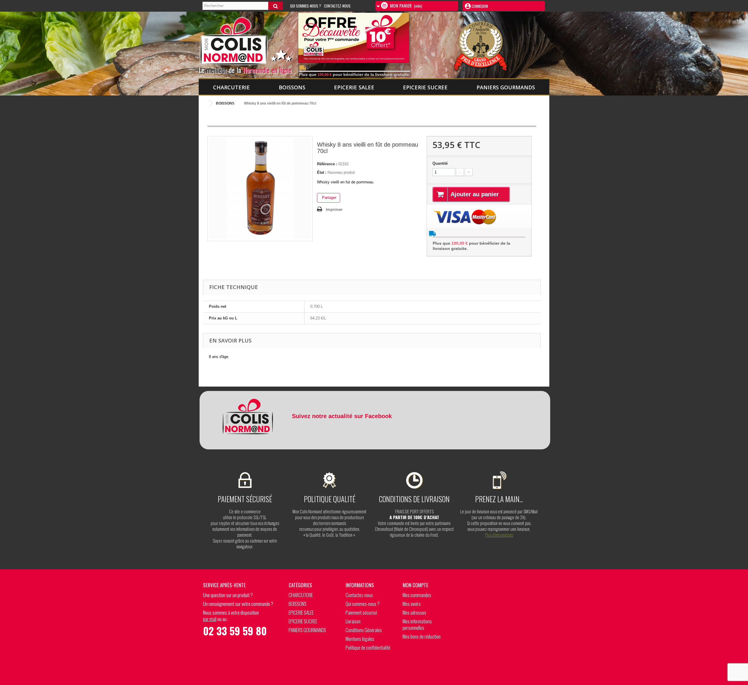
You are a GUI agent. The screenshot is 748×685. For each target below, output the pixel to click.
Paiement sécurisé (361, 612)
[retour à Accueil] (204, 103)
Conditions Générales (364, 630)
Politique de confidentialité (368, 647)
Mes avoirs (412, 603)
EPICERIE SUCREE (425, 87)
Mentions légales (360, 638)
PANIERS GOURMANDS (506, 87)
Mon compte (415, 585)
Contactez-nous (337, 6)
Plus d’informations (499, 534)
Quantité (440, 163)
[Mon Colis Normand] (255, 43)
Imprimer (334, 209)
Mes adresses (414, 612)
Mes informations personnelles (417, 624)
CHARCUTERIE (231, 87)
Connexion (479, 6)
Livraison (353, 621)
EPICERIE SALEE (354, 87)
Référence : (327, 164)
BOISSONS (292, 87)
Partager (328, 197)
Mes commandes (417, 595)
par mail (210, 619)
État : (321, 172)
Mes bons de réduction (422, 636)
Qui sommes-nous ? (305, 6)
